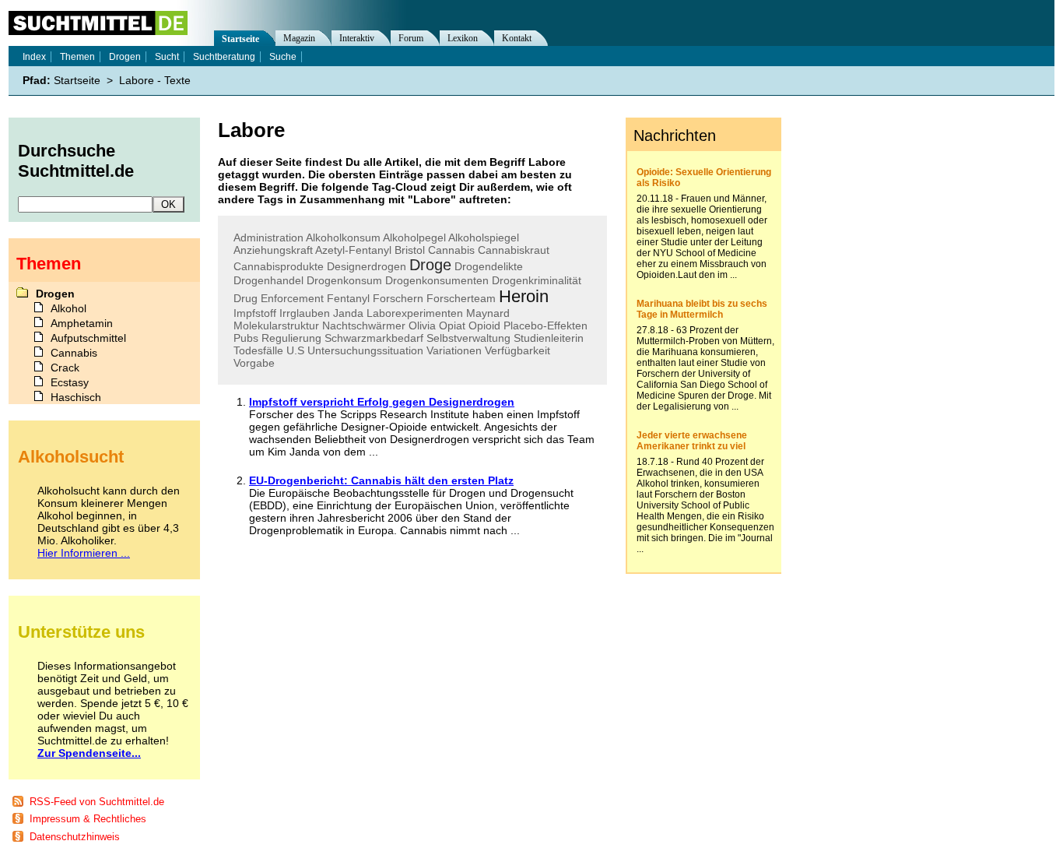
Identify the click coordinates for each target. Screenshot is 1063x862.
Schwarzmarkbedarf (374, 338)
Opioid (484, 325)
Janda (348, 313)
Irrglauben (304, 313)
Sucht (167, 56)
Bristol (410, 250)
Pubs (245, 338)
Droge (430, 264)
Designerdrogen (366, 266)
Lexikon (462, 38)
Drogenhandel (268, 280)
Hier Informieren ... (83, 553)
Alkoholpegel (414, 237)
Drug (245, 298)
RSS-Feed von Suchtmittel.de (97, 801)
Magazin (299, 38)
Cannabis (451, 250)
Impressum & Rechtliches (88, 819)
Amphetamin (82, 323)
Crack (65, 367)
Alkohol (68, 308)
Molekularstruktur (276, 325)
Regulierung (291, 338)
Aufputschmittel (88, 338)
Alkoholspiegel (483, 237)
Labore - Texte (155, 80)
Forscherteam (461, 298)
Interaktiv (356, 38)
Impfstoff (254, 313)
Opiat (452, 325)
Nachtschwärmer (363, 325)
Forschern (398, 298)
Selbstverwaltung (468, 338)
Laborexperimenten (415, 313)
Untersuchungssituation (365, 350)
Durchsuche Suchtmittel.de (76, 161)
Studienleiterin (549, 338)
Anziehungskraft (273, 250)
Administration (268, 237)
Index (34, 56)
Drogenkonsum (344, 280)
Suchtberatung (224, 56)
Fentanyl (348, 298)
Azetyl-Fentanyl (353, 250)
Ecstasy (70, 382)
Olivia (422, 325)
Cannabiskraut (513, 250)
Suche (282, 56)
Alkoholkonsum (343, 237)
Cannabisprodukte (278, 266)
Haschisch (76, 397)
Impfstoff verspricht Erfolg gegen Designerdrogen (381, 402)
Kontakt (517, 38)
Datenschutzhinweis (75, 837)
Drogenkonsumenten (437, 280)
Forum (410, 38)
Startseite (240, 38)
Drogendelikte (488, 266)
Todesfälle (258, 350)
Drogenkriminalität (536, 280)
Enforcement (292, 298)
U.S (295, 350)
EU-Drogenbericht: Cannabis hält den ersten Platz (381, 480)
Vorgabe (254, 363)
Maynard (488, 313)
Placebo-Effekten (545, 325)
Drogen (125, 56)
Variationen (454, 350)
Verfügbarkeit (517, 350)
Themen (77, 56)
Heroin (524, 296)
